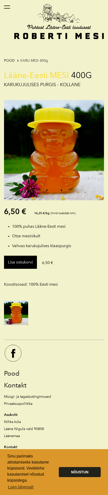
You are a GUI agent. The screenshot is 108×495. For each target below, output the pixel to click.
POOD (9, 60)
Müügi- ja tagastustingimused (27, 396)
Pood (12, 373)
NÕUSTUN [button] (79, 472)
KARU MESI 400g (34, 60)
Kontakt (15, 385)
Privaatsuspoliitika (18, 404)
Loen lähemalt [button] (20, 487)
